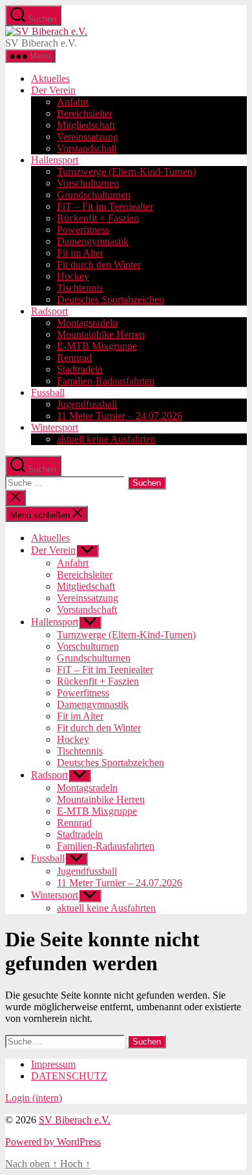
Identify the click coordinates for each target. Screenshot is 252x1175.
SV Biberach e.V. (74, 1119)
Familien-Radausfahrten (105, 380)
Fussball (48, 392)
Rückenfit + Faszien (98, 218)
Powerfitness (83, 229)
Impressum (53, 1064)
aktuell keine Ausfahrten (106, 438)
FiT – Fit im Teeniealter (105, 206)
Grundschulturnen (94, 194)
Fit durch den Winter (99, 264)
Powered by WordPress (53, 1141)
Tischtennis (80, 287)
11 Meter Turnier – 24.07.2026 (119, 415)
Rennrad (74, 357)
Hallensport (54, 159)
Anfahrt (73, 101)
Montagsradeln (87, 322)
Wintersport (54, 427)
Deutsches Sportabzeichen (110, 299)
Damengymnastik (93, 241)
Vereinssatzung (87, 136)
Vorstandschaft (87, 148)
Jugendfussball (87, 404)
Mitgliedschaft (86, 125)
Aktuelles (50, 78)
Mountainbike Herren (101, 334)
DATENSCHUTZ (69, 1075)
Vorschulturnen (88, 183)
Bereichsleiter (84, 113)
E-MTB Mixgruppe (97, 345)
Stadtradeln (80, 369)
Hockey (73, 276)
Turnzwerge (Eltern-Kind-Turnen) (126, 171)
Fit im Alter (80, 252)
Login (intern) (33, 1097)
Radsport (49, 311)
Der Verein (53, 90)
